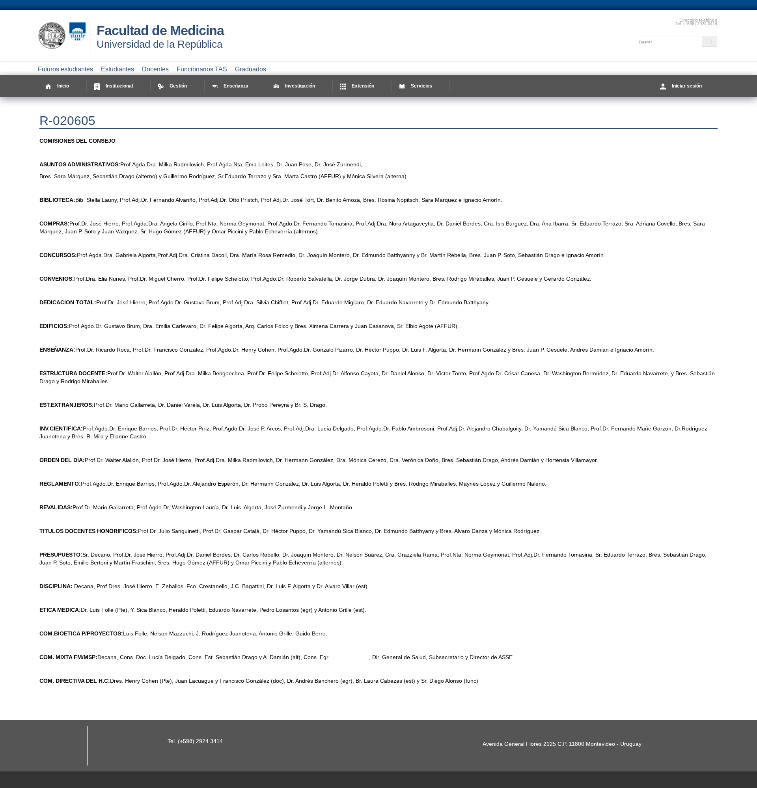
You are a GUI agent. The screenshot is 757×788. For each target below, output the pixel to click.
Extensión (363, 86)
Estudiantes (117, 69)
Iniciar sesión (687, 86)
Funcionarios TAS (202, 69)
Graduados (250, 69)
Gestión (178, 86)
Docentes (155, 69)
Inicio (63, 86)
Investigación (300, 86)
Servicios (421, 86)
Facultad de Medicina (160, 30)
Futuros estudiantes (65, 69)
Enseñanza (236, 86)
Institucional (119, 86)
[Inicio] (64, 49)
